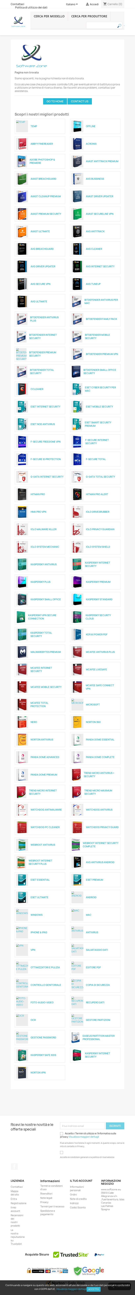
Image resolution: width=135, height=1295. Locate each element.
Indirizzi (74, 1203)
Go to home (55, 101)
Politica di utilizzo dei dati (31, 7)
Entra (14, 1198)
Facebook (14, 1166)
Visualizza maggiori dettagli (84, 1136)
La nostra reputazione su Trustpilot (18, 1236)
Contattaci (17, 4)
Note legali (46, 1197)
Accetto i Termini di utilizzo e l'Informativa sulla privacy (88, 1135)
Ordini (73, 1194)
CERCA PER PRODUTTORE (89, 16)
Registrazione (19, 1203)
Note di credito (78, 1198)
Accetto (93, 1289)
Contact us (79, 101)
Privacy (44, 1202)
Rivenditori (46, 1193)
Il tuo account (81, 1181)
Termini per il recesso (52, 1206)
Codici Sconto (78, 1207)
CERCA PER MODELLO (49, 16)
